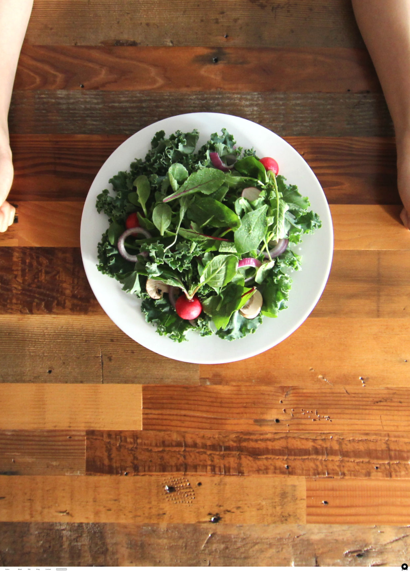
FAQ (29, 569)
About (20, 569)
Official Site (61, 569)
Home (7, 569)
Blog (38, 569)
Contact (48, 569)
